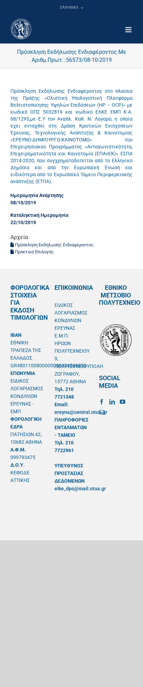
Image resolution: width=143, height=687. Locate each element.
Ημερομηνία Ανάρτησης (37, 195)
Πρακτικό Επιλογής (34, 251)
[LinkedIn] (112, 401)
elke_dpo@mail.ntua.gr (80, 488)
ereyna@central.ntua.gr (80, 412)
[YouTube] (122, 401)
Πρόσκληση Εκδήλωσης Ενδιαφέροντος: (54, 244)
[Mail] (101, 412)
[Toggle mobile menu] (129, 29)
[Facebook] (101, 401)
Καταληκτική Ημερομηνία (39, 215)
